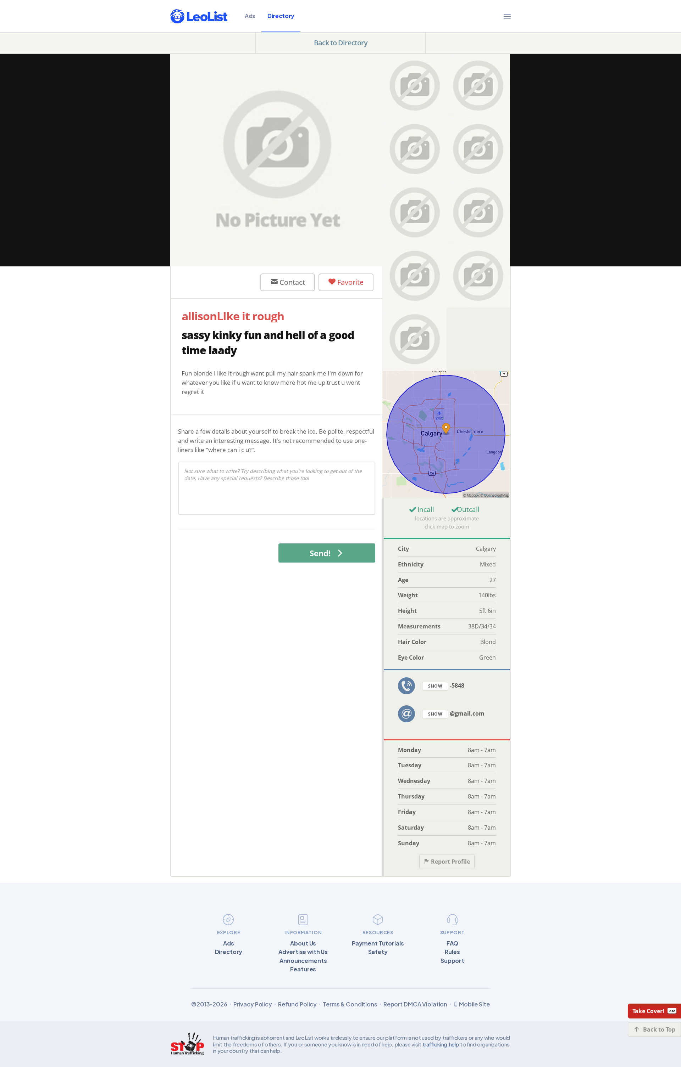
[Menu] (507, 16)
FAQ (453, 943)
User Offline (221, 282)
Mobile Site (474, 1004)
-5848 (446, 685)
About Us (303, 943)
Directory (280, 15)
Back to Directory (340, 42)
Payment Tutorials (378, 943)
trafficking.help (440, 1044)
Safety (378, 952)
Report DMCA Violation (415, 1004)
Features (303, 969)
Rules (452, 952)
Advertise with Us (303, 952)
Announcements (303, 961)
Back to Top (659, 1029)
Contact (291, 282)
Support (452, 961)
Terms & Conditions (350, 1004)
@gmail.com (456, 713)
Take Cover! (648, 1011)
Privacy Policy (252, 1004)
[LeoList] (198, 16)
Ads (250, 15)
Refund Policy (297, 1004)
